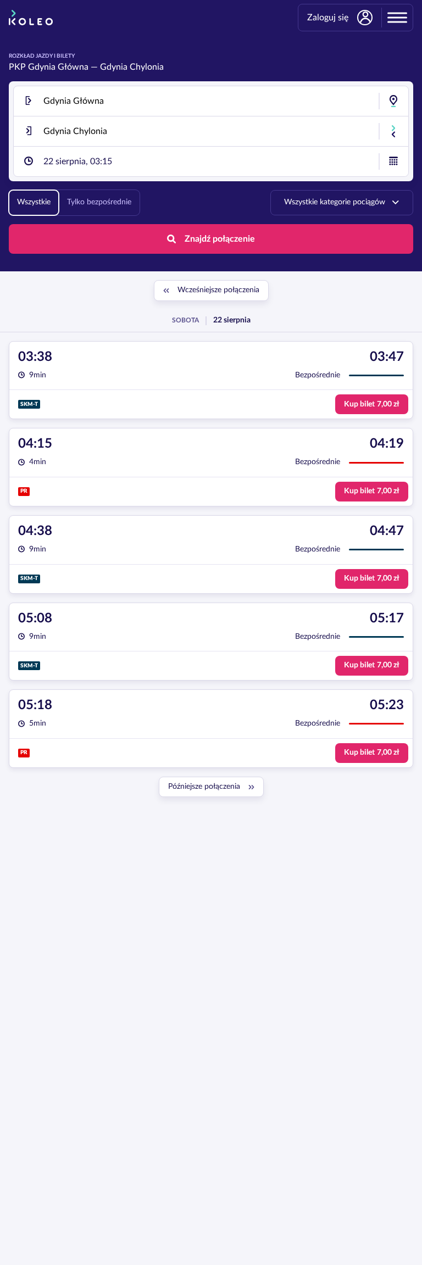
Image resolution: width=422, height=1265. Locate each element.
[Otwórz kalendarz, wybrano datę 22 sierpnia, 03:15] (393, 161)
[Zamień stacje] (393, 131)
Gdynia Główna (58, 67)
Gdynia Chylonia (132, 67)
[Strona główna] (31, 17)
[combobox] (211, 101)
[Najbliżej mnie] (393, 101)
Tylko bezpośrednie (99, 202)
